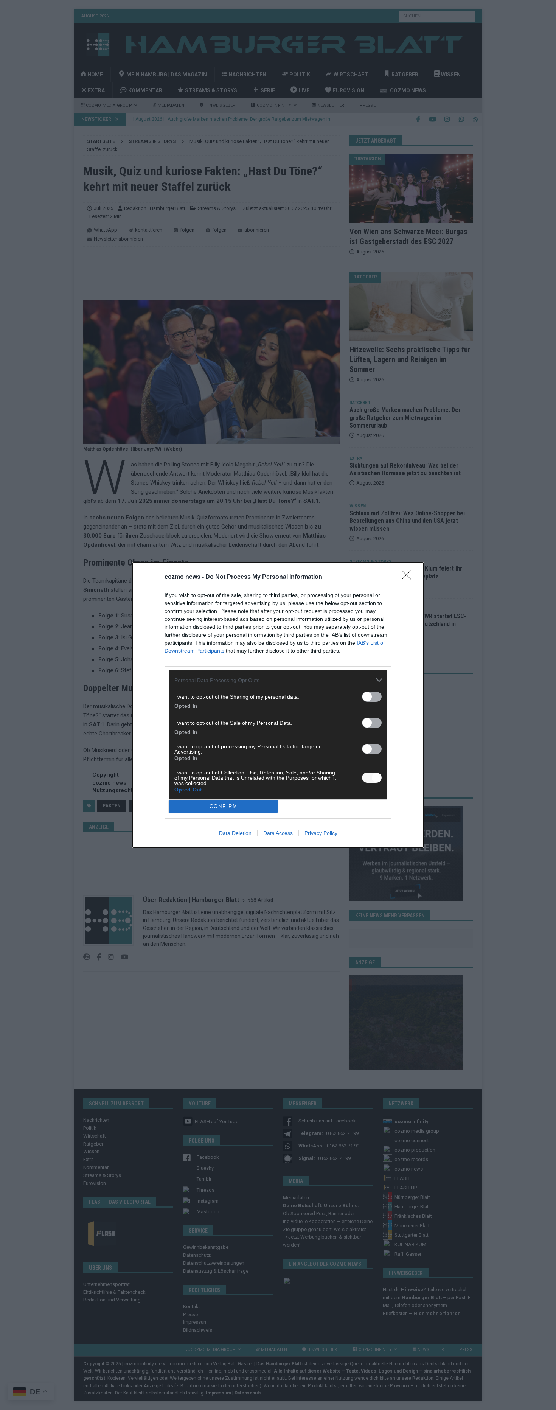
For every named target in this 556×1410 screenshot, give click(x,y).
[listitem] (278, 680)
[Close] (409, 577)
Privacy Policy (320, 833)
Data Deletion (235, 833)
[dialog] (278, 705)
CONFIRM (224, 806)
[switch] (372, 697)
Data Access (278, 833)
